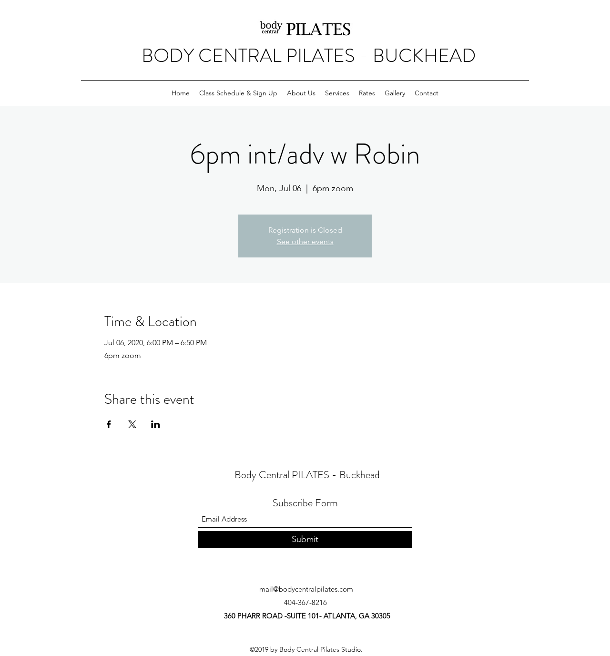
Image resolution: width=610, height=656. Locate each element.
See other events (305, 241)
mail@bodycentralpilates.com (306, 589)
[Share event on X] (132, 424)
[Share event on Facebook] (108, 424)
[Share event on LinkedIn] (155, 424)
